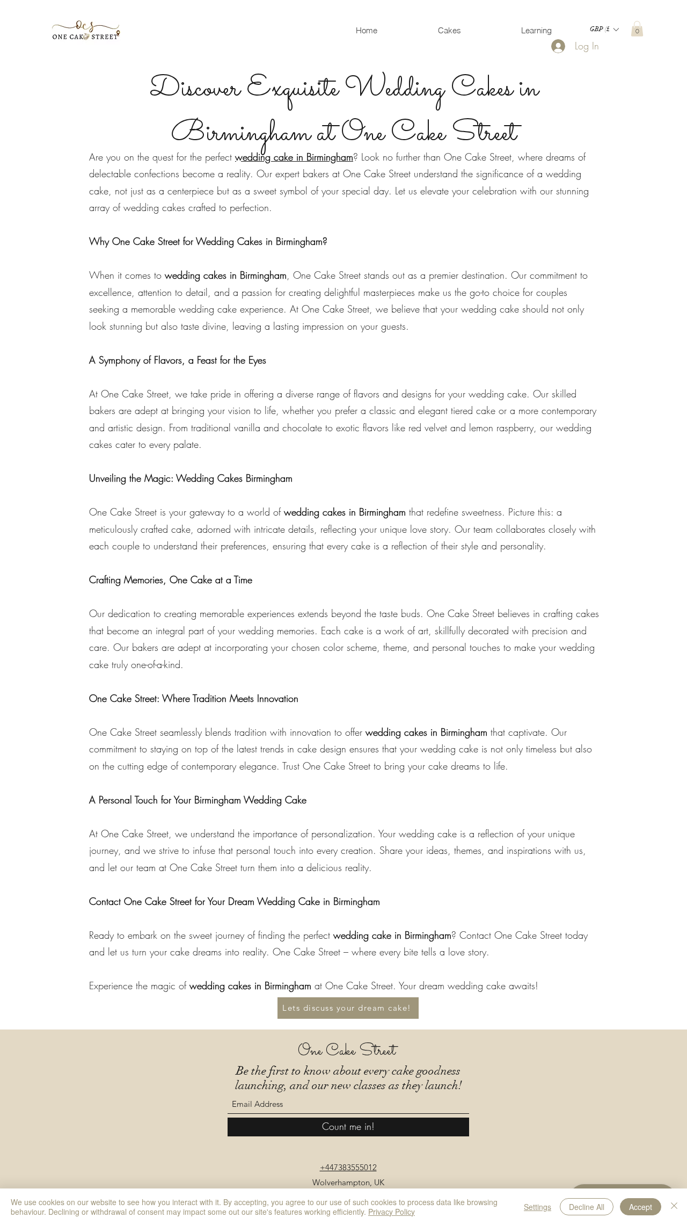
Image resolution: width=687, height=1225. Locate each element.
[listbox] (604, 29)
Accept (640, 1206)
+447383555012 (348, 1167)
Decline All (586, 1206)
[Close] (674, 1206)
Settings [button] (537, 1206)
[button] (604, 29)
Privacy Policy (391, 1211)
